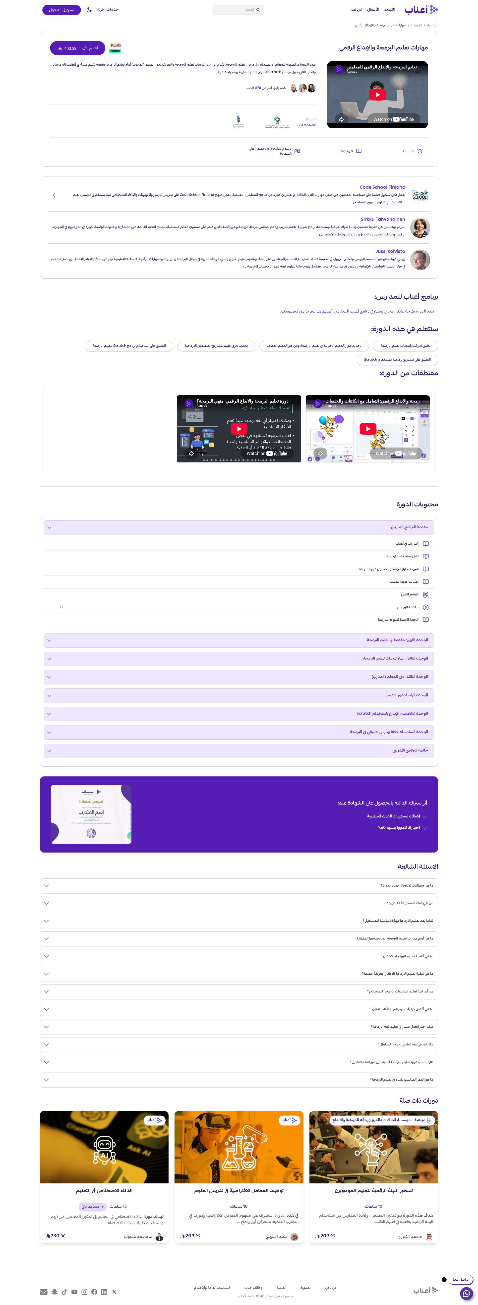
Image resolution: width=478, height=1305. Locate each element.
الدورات (416, 25)
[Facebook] (94, 1292)
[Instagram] (84, 1292)
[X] (114, 1292)
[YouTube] (74, 1292)
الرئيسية (432, 25)
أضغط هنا (324, 312)
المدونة (305, 1288)
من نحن (331, 1288)
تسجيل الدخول (61, 10)
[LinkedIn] (104, 1292)
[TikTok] (64, 1292)
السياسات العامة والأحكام (212, 1288)
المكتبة (281, 1288)
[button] (89, 10)
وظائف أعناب (253, 1288)
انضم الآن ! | (77, 48)
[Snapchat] (55, 1292)
